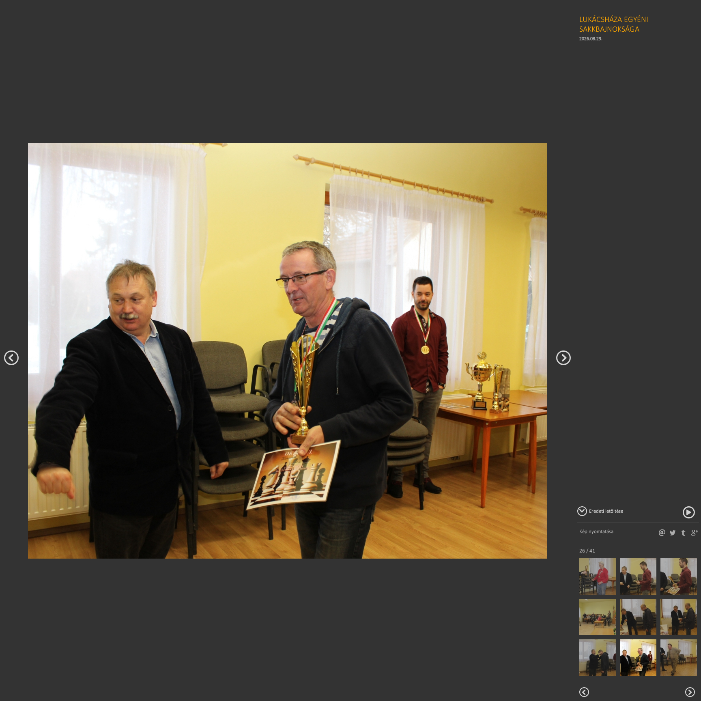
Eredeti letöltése (606, 511)
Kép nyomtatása (596, 531)
